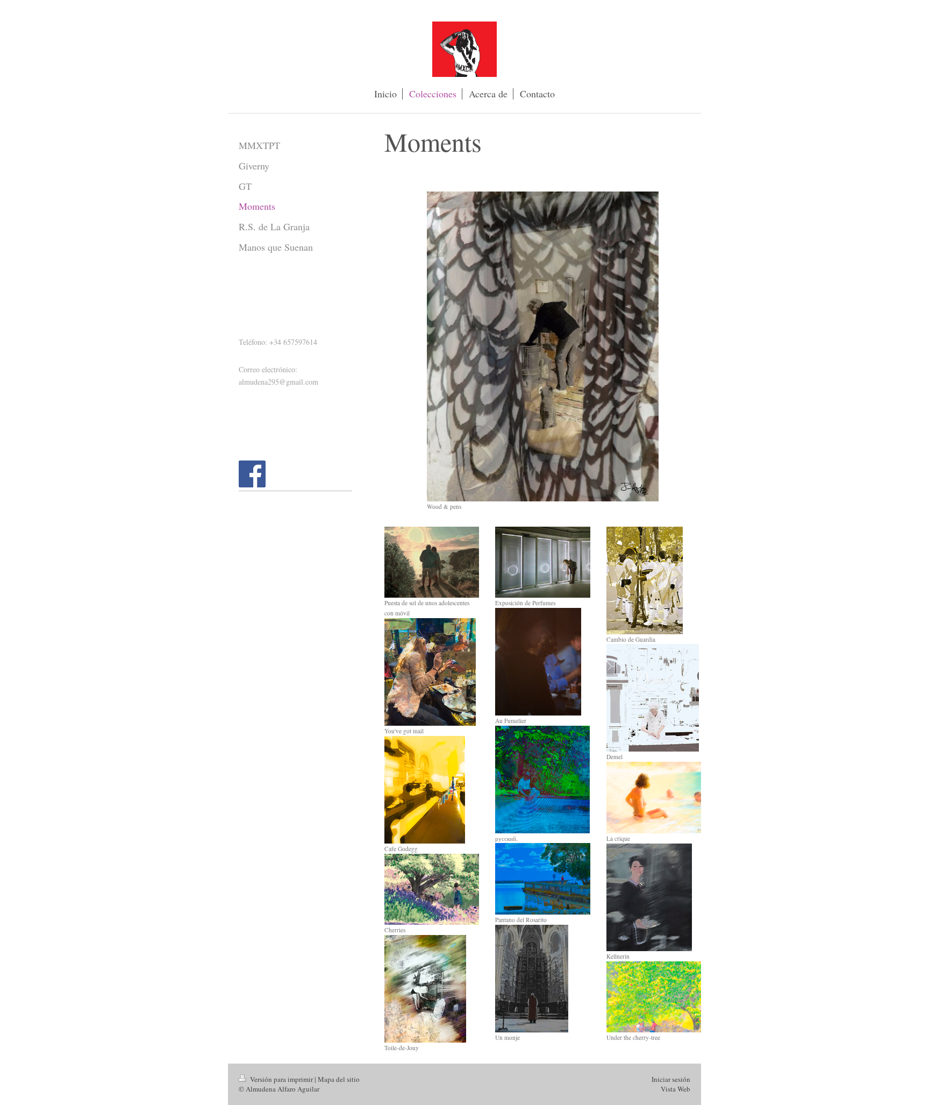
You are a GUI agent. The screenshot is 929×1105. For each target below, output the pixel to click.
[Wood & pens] (543, 346)
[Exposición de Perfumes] (542, 562)
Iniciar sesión (671, 1079)
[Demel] (652, 698)
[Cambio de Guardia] (644, 580)
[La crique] (653, 797)
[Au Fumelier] (538, 662)
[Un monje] (531, 978)
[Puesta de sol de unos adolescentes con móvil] (431, 562)
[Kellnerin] (649, 897)
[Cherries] (431, 889)
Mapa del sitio (339, 1079)
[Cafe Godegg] (424, 790)
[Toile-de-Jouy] (425, 989)
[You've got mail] (430, 672)
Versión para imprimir (281, 1079)
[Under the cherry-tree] (653, 997)
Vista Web (675, 1089)
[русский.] (542, 779)
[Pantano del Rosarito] (542, 879)
